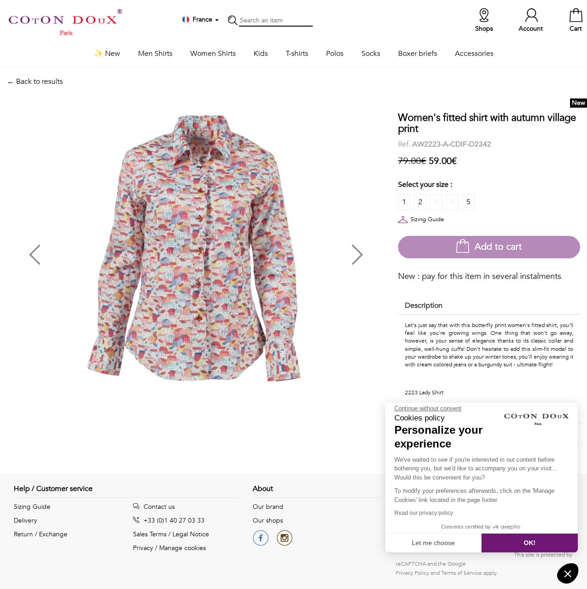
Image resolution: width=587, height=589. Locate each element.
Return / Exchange (40, 534)
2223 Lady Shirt (424, 392)
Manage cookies (182, 548)
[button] (101, 251)
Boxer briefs (417, 54)
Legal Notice (190, 534)
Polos (334, 54)
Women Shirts (213, 54)
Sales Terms (149, 534)
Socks (370, 54)
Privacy (143, 548)
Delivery (25, 520)
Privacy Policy (412, 573)
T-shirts (297, 54)
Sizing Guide (427, 219)
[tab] (489, 306)
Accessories (474, 54)
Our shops (268, 520)
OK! (530, 542)
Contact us (158, 506)
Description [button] (424, 305)
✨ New (107, 54)
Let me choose (433, 542)
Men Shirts (155, 54)
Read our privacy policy (423, 513)
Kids (261, 54)
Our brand (268, 506)
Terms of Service (461, 573)
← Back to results (35, 81)
